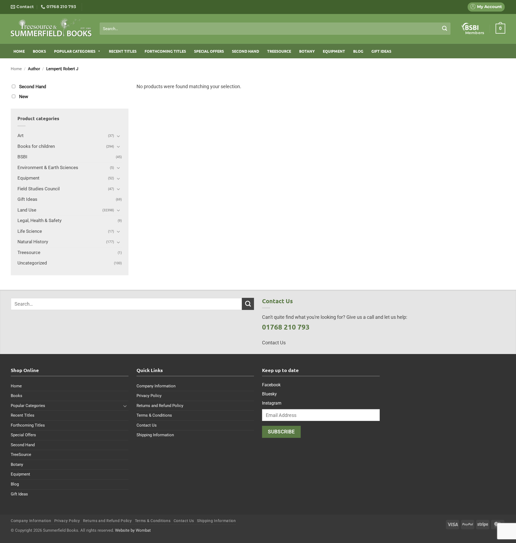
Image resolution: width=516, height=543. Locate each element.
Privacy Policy (149, 395)
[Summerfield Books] (51, 27)
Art (20, 135)
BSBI (22, 156)
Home (19, 51)
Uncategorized (32, 263)
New (23, 96)
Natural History (32, 241)
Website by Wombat (133, 530)
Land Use (26, 210)
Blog (358, 51)
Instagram (271, 403)
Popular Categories (74, 51)
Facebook (271, 384)
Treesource (28, 252)
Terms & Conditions (154, 415)
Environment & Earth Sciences (47, 167)
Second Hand (245, 51)
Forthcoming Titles (165, 51)
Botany (307, 51)
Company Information (156, 386)
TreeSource (279, 51)
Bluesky (269, 393)
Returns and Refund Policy (160, 405)
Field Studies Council (38, 188)
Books (39, 51)
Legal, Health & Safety (39, 220)
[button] (500, 28)
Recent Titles (123, 51)
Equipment (334, 51)
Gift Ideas (381, 51)
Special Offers (209, 51)
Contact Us (147, 425)
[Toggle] (118, 136)
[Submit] (444, 28)
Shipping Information (155, 435)
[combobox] (275, 29)
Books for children (36, 146)
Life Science (29, 231)
